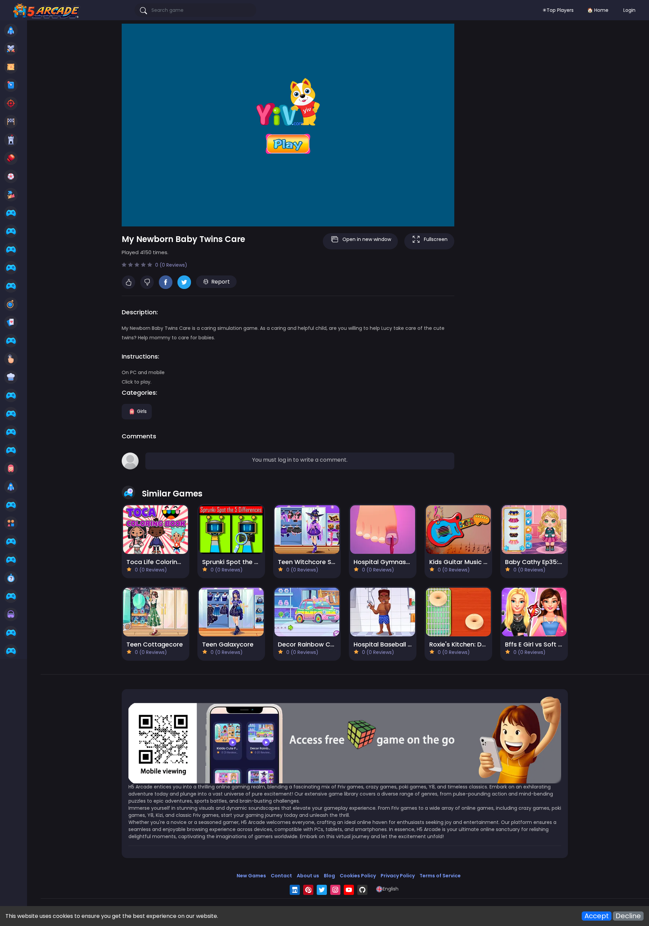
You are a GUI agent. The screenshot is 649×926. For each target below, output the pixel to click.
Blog (329, 875)
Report (220, 282)
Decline (628, 916)
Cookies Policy (358, 875)
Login (629, 10)
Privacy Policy (398, 875)
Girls (142, 411)
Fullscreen (436, 239)
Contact (281, 875)
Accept (596, 916)
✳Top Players (558, 10)
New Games (251, 875)
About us (308, 875)
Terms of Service (440, 875)
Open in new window (366, 239)
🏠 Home (597, 10)
